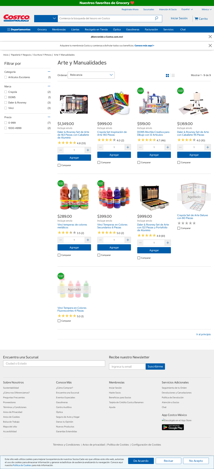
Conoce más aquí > (144, 45)
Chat (183, 29)
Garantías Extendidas (66, 431)
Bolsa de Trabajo (11, 421)
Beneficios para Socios (120, 397)
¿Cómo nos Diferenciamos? (16, 392)
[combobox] (45, 18)
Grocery (42, 29)
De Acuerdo (141, 461)
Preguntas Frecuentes (14, 397)
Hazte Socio (115, 392)
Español (186, 9)
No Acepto (196, 461)
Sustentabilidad (11, 387)
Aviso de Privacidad (12, 412)
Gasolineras (132, 29)
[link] (74, 119)
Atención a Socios (170, 402)
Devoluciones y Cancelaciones (177, 392)
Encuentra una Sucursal (21, 357)
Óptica (117, 29)
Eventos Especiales (65, 397)
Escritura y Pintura (42, 54)
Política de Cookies (22, 465)
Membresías (59, 29)
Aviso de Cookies (11, 416)
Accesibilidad (10, 431)
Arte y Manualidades (64, 54)
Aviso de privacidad (94, 444)
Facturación (151, 29)
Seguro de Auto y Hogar (68, 416)
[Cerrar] (210, 36)
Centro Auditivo (64, 407)
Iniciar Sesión (179, 18)
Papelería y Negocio (21, 54)
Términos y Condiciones (14, 407)
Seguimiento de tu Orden (174, 387)
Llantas (75, 29)
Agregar (74, 157)
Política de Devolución (173, 397)
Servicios (168, 29)
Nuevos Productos (65, 426)
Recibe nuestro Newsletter (129, 357)
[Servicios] (174, 29)
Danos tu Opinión (64, 421)
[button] (158, 18)
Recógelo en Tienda (96, 29)
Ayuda (112, 407)
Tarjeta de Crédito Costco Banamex (126, 402)
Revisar (168, 461)
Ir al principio (203, 334)
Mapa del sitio (10, 426)
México (205, 9)
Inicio (5, 54)
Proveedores (9, 402)
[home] (16, 18)
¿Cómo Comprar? (64, 387)
